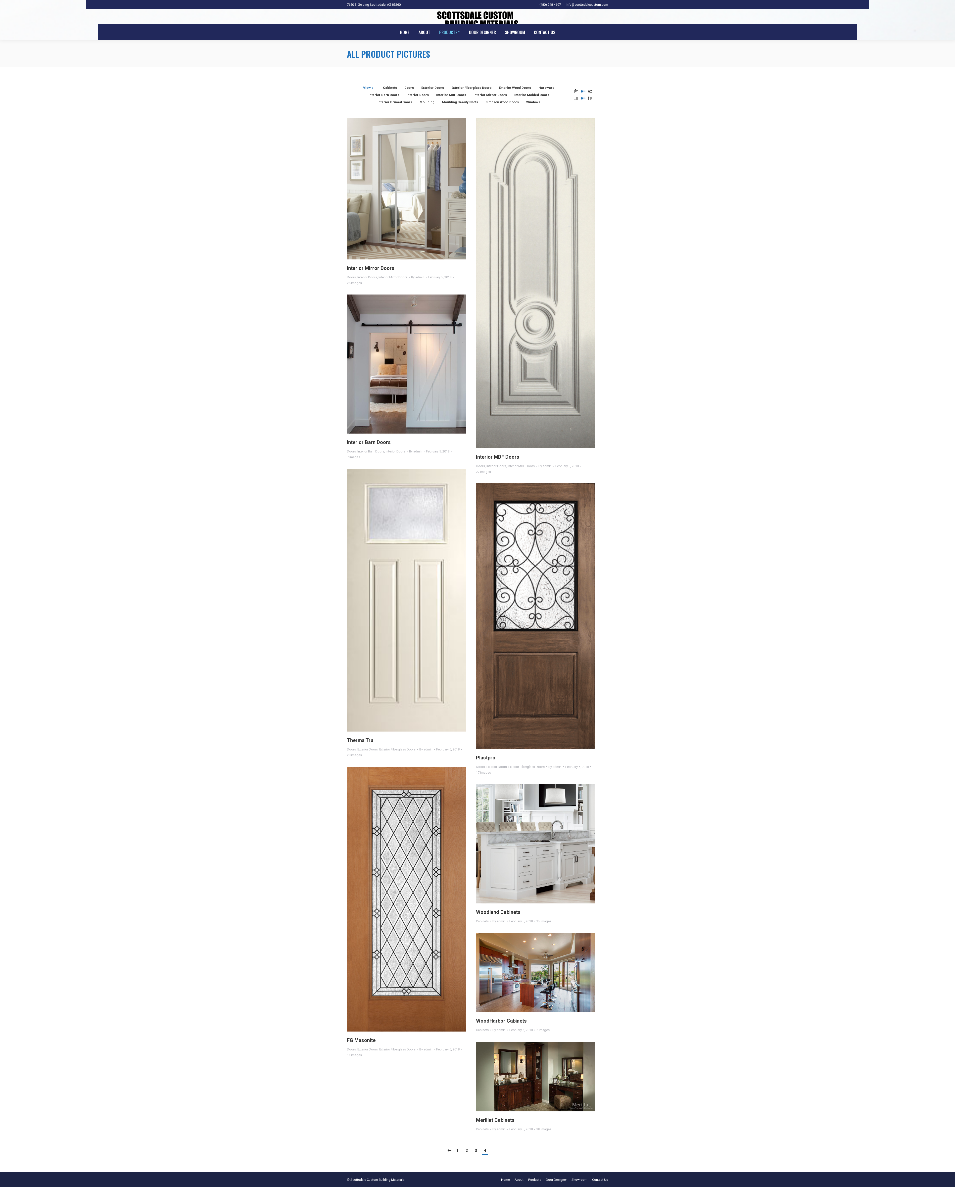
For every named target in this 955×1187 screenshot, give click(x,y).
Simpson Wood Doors (502, 102)
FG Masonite (361, 1040)
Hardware (546, 88)
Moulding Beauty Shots (460, 102)
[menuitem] (405, 32)
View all (369, 88)
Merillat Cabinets (495, 1120)
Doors (409, 88)
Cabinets (390, 88)
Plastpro (485, 758)
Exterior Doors (432, 88)
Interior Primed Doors (395, 102)
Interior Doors (418, 95)
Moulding (427, 102)
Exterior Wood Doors (515, 88)
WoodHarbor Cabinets (501, 1021)
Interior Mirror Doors (490, 95)
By (417, 277)
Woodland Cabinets (498, 912)
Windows (533, 102)
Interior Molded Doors (531, 95)
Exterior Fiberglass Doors (471, 88)
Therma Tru (360, 740)
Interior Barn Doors (384, 95)
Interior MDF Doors (451, 95)
